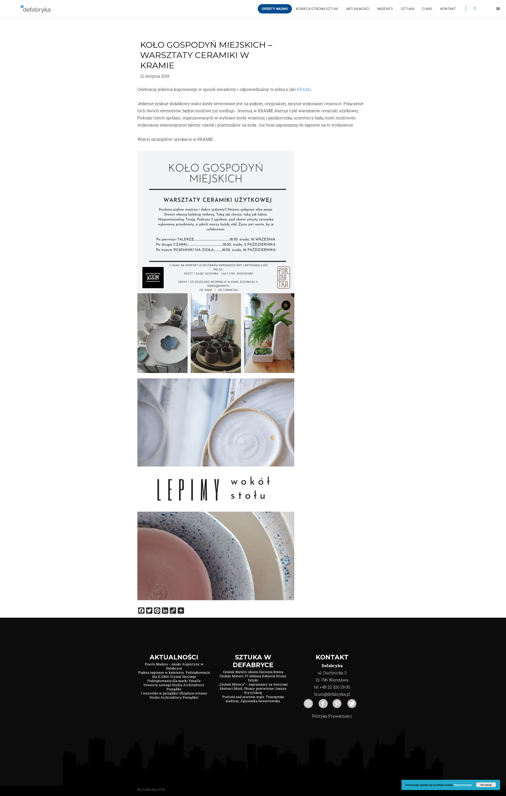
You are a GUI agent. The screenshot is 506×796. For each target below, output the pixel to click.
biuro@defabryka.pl (332, 694)
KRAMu (304, 89)
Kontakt (448, 9)
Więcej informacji (463, 784)
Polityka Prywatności (332, 716)
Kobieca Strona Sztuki (317, 9)
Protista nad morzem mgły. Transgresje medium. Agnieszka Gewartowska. (253, 699)
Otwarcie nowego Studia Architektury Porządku (173, 687)
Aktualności (357, 9)
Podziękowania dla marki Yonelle (174, 681)
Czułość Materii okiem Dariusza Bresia (253, 672)
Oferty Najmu (275, 9)
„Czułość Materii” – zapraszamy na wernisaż (253, 684)
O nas (427, 9)
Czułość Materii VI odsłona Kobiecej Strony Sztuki (253, 678)
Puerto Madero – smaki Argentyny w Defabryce (174, 666)
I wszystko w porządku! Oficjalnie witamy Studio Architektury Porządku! (174, 695)
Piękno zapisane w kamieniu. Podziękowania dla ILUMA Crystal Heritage (174, 674)
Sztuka (407, 9)
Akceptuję (486, 785)
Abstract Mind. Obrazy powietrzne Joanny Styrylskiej (253, 690)
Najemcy (385, 9)
